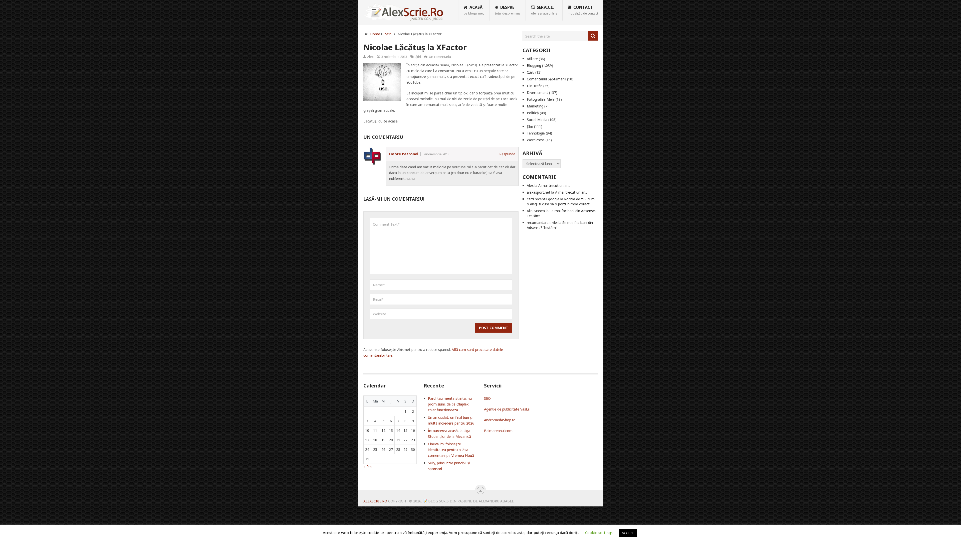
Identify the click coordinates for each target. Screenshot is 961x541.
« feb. (367, 466)
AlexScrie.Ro (375, 501)
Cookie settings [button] (599, 532)
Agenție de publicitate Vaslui (507, 409)
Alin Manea (536, 210)
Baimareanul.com (498, 430)
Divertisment (537, 92)
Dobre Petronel (403, 153)
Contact (583, 10)
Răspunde (507, 154)
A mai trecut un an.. (554, 185)
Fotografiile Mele (541, 99)
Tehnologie (536, 133)
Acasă (474, 10)
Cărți (530, 72)
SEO (487, 398)
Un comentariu (440, 56)
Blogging (534, 65)
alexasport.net (538, 192)
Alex (370, 56)
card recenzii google (543, 199)
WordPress (536, 140)
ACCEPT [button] (628, 532)
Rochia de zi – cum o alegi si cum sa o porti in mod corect (561, 201)
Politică (533, 112)
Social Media (537, 119)
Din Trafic (534, 85)
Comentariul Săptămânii (546, 79)
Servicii (544, 10)
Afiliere (532, 58)
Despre (508, 10)
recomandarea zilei (542, 222)
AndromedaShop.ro (500, 420)
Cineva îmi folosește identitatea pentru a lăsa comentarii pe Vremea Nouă (451, 450)
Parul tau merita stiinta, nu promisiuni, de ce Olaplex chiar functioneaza (450, 404)
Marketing (535, 106)
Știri (418, 56)
